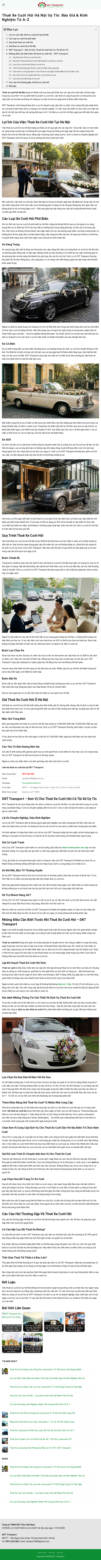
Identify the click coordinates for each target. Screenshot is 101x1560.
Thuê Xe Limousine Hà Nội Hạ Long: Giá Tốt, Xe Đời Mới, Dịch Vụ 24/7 (42, 1430)
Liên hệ (60, 1553)
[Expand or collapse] (96, 29)
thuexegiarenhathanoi (31, 783)
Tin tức (51, 1553)
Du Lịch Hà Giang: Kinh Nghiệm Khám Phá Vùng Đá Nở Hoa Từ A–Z (40, 1404)
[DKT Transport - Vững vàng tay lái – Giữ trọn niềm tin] (50, 5)
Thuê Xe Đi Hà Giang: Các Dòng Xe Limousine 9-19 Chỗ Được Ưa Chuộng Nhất (45, 1369)
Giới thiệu (42, 1553)
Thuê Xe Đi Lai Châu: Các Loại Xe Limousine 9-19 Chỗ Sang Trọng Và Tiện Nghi (46, 1387)
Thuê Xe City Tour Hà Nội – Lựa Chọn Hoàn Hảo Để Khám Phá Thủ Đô (41, 1395)
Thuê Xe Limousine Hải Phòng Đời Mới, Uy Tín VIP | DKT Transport (40, 1448)
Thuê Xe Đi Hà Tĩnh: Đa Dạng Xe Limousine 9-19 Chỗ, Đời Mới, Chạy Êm (42, 1413)
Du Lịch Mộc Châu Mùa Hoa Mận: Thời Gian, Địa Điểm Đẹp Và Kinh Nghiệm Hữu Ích (47, 1378)
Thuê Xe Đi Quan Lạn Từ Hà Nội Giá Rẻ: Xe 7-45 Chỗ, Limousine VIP (41, 1439)
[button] (3, 4)
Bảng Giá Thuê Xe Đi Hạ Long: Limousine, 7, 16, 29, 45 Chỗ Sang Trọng (42, 1422)
